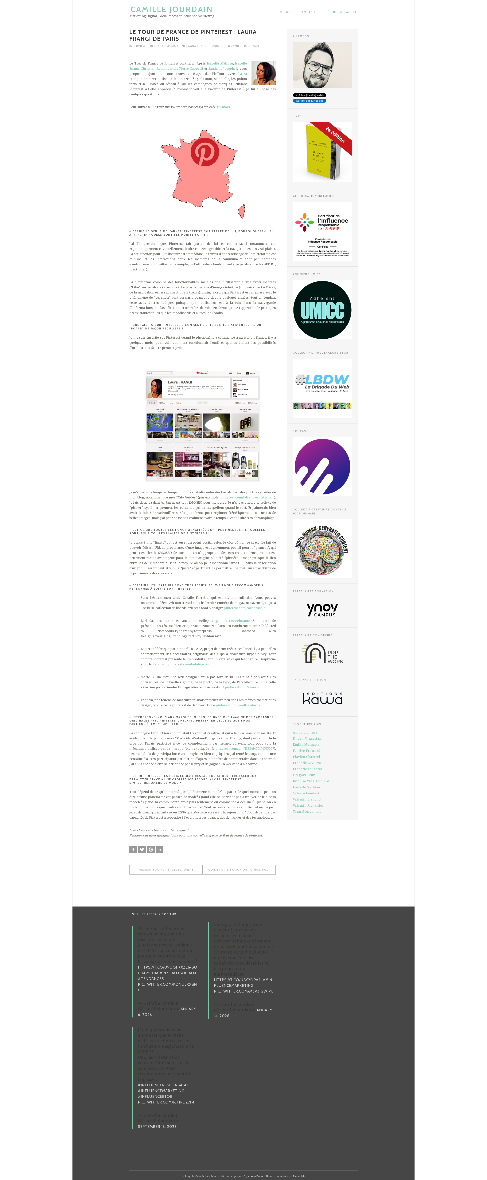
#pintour (223, 107)
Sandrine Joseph (221, 68)
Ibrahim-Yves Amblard (311, 781)
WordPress (257, 1176)
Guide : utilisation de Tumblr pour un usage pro (241, 869)
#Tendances (151, 978)
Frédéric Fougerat (307, 769)
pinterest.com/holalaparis (188, 664)
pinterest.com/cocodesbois (244, 608)
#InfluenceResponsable (163, 1085)
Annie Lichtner (305, 732)
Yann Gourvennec (307, 811)
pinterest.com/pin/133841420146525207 (244, 748)
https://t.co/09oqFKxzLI (163, 967)
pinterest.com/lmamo (233, 621)
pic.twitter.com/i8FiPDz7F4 (166, 1102)
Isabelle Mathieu (220, 63)
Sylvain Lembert (306, 793)
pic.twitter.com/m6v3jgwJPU (244, 991)
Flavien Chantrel (306, 757)
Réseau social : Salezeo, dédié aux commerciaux (170, 869)
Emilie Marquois (306, 744)
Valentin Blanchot (307, 799)
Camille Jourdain (172, 9)
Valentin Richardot (308, 805)
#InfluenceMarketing (161, 1090)
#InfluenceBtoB (155, 1096)
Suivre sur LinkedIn (309, 100)
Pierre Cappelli (191, 68)
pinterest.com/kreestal (242, 687)
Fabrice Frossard (306, 751)
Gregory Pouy (304, 775)
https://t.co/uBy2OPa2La (239, 979)
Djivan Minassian (307, 738)
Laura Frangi (197, 46)
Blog (285, 12)
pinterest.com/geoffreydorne (238, 705)
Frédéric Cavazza (307, 763)
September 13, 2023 (157, 1126)
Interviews (139, 46)
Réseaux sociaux (164, 46)
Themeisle (299, 1176)
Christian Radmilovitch (159, 68)
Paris (215, 46)
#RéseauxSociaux (178, 973)
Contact (307, 12)
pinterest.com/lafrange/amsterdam (247, 497)
